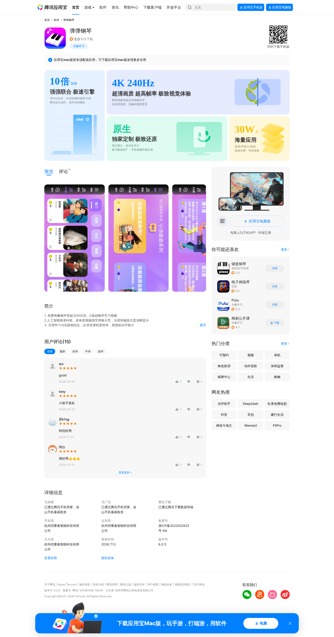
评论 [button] (63, 171)
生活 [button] (250, 377)
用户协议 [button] (199, 584)
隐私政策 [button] (107, 558)
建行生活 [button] (277, 414)
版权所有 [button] (139, 584)
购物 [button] (277, 377)
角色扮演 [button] (224, 366)
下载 (276, 322)
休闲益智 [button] (277, 366)
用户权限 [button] (152, 584)
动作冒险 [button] (250, 366)
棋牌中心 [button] (224, 377)
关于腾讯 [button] (49, 584)
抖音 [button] (224, 414)
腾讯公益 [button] (125, 584)
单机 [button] (277, 355)
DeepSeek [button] (250, 404)
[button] (52, 7)
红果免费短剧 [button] (277, 404)
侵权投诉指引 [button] (183, 584)
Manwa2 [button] (250, 425)
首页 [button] (47, 20)
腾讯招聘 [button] (112, 584)
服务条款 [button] (84, 584)
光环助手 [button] (224, 404)
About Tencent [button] (67, 584)
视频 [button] (250, 355)
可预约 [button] (224, 355)
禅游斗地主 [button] (224, 425)
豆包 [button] (250, 414)
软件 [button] (56, 20)
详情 (274, 268)
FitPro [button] (277, 425)
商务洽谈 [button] (98, 584)
